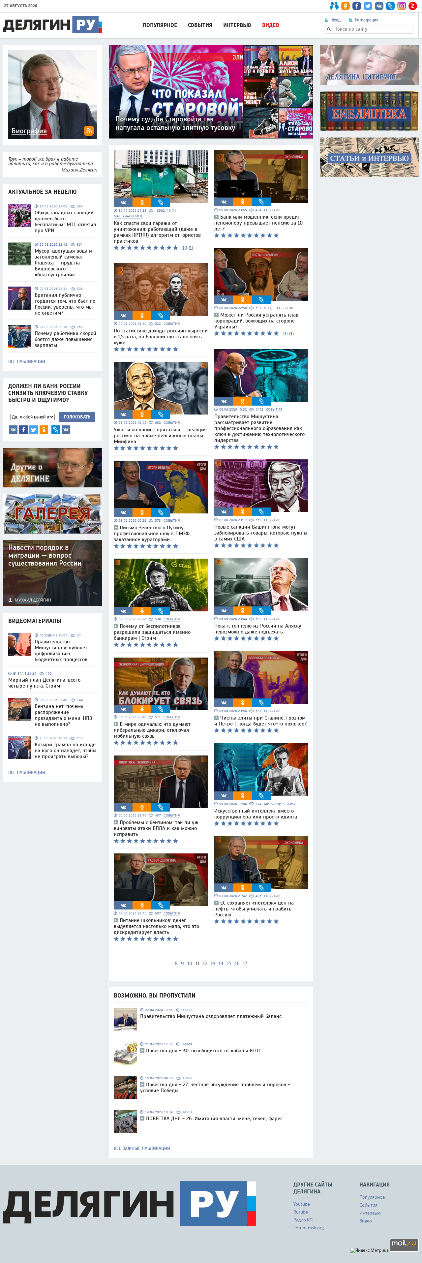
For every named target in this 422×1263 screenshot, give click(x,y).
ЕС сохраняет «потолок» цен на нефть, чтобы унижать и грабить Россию (254, 909)
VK (13, 429)
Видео (270, 25)
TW (33, 429)
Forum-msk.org (308, 1228)
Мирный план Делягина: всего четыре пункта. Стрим (44, 683)
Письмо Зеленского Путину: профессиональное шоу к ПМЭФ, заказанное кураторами (152, 533)
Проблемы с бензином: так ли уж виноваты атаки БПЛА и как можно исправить (156, 828)
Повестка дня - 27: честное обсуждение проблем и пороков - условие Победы (215, 1088)
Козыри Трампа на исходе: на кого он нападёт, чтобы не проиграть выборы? (66, 750)
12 (205, 964)
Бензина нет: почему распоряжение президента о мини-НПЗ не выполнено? (63, 715)
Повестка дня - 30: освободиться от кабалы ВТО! (203, 1051)
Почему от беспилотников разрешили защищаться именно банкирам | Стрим (152, 632)
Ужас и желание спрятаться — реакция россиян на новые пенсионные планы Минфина (160, 436)
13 (213, 964)
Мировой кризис (280, 804)
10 (189, 964)
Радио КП (303, 1220)
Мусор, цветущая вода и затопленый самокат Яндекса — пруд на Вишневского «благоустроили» (63, 263)
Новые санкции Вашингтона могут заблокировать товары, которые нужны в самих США (260, 533)
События (200, 25)
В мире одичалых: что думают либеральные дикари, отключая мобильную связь (152, 730)
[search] (329, 29)
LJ (55, 429)
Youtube (301, 1204)
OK (44, 429)
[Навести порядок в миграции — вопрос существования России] (52, 573)
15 (229, 964)
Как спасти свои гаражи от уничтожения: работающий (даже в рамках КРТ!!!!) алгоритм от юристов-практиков (158, 232)
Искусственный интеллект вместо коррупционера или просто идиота (255, 814)
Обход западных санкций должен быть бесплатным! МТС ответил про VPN (65, 221)
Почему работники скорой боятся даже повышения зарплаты (65, 339)
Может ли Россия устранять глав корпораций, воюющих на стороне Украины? (256, 321)
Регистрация (366, 20)
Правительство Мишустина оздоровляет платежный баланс (211, 1016)
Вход (336, 20)
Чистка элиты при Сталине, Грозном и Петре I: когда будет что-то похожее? (260, 721)
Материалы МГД (128, 216)
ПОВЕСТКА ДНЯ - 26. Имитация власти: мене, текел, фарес (214, 1119)
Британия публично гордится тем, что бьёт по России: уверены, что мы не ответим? (65, 304)
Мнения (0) (66, 429)
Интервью (237, 25)
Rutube (300, 1212)
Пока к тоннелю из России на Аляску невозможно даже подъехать (257, 629)
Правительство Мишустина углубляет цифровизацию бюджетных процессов (61, 650)
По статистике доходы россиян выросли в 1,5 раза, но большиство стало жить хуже (161, 337)
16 (237, 964)
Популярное (160, 25)
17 (245, 964)
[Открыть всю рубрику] (369, 65)
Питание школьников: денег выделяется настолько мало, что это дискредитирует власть (156, 926)
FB (23, 429)
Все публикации (26, 361)
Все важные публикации (142, 1148)
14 (221, 964)
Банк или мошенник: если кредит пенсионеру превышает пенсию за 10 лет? (258, 223)
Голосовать (77, 417)
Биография (29, 131)
